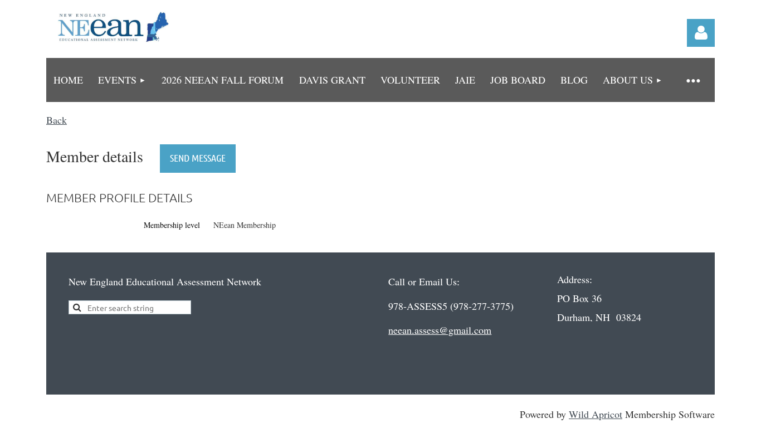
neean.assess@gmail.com (439, 330)
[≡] (692, 80)
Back (56, 120)
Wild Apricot (595, 414)
